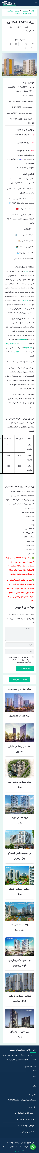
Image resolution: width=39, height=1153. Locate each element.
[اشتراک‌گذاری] (26, 44)
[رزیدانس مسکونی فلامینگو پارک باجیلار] (19, 832)
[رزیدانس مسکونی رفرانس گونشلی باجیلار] (19, 939)
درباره (34, 1076)
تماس (34, 1086)
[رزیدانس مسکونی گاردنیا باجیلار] (19, 868)
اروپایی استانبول (13, 11)
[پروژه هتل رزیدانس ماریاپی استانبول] (19, 725)
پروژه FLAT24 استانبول (23, 13)
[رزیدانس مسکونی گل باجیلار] (19, 1011)
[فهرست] (36, 3)
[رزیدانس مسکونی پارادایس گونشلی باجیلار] (19, 975)
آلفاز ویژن (19, 1151)
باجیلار (32, 31)
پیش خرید (25, 31)
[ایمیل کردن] (31, 44)
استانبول (25, 11)
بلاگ (34, 1081)
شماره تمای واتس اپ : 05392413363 (22, 1100)
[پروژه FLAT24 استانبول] (19, 695)
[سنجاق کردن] (10, 44)
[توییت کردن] (21, 44)
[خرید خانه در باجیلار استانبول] (19, 797)
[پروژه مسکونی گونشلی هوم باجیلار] (19, 761)
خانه (32, 11)
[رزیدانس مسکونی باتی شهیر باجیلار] (19, 904)
